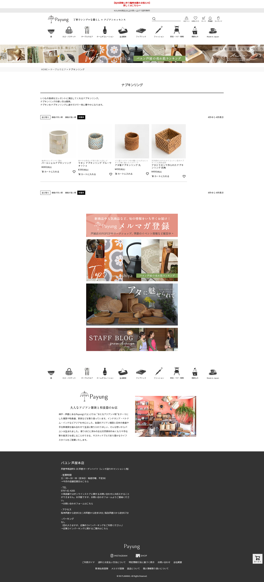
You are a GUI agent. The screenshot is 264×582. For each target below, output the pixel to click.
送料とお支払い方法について (112, 562)
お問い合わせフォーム (101, 497)
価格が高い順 (70, 117)
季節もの (195, 36)
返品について (133, 568)
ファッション (159, 36)
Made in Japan (213, 36)
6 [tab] (137, 65)
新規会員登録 (101, 568)
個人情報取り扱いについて (156, 568)
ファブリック (141, 36)
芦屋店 (210, 21)
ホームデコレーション (105, 36)
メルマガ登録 (117, 568)
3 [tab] (131, 65)
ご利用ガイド (88, 562)
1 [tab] (127, 65)
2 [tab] (129, 65)
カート (203, 21)
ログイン (186, 21)
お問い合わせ (164, 562)
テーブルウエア (87, 36)
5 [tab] (135, 65)
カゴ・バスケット (69, 36)
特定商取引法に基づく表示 (141, 562)
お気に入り (195, 21)
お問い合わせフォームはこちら (78, 503)
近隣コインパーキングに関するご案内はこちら (85, 528)
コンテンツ (218, 21)
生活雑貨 (123, 36)
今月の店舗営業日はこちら (76, 481)
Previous (4, 56)
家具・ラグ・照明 (177, 36)
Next (260, 56)
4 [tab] (133, 65)
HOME (44, 69)
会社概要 (177, 562)
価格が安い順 (57, 117)
